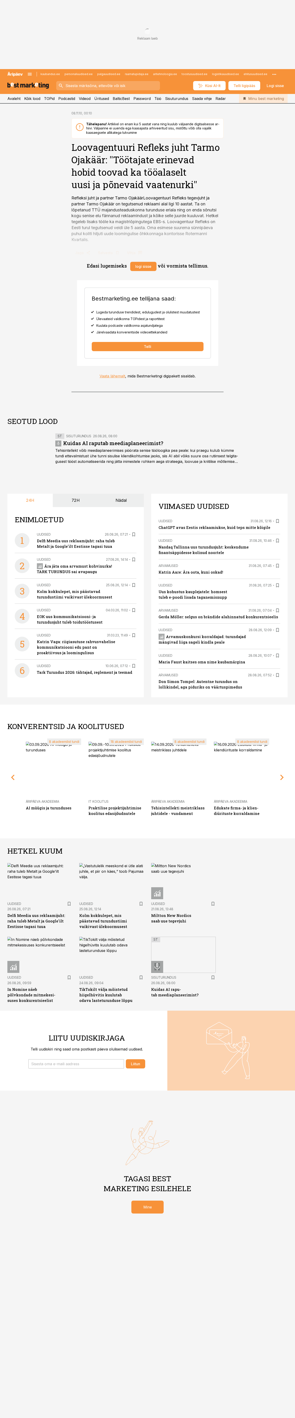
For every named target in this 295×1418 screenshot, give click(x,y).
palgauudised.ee (108, 74)
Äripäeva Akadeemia (42, 801)
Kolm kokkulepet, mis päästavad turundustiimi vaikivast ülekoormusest (103, 921)
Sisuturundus (176, 98)
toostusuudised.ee (194, 74)
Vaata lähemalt (112, 376)
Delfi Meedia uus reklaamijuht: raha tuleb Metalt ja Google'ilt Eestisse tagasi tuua (36, 921)
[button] (76, 1063)
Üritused (101, 98)
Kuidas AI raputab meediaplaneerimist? (113, 443)
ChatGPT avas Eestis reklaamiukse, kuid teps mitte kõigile (214, 527)
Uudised (44, 534)
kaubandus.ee (50, 74)
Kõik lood (32, 98)
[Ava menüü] (30, 74)
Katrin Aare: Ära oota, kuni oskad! (191, 572)
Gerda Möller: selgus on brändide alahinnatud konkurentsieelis (218, 616)
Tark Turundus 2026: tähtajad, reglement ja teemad (84, 672)
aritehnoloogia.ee (165, 74)
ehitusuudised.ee (255, 74)
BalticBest (121, 98)
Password (142, 98)
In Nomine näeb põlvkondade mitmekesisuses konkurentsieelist (31, 995)
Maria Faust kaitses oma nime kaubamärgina (202, 661)
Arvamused (168, 566)
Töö (157, 98)
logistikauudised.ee (225, 74)
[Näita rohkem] (274, 74)
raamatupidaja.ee (136, 74)
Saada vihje (202, 98)
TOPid (49, 98)
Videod (85, 98)
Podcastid (66, 98)
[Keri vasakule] (12, 777)
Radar (220, 98)
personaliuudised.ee (79, 74)
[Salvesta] (133, 534)
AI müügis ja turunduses (48, 807)
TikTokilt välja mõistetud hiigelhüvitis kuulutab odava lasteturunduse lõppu (106, 995)
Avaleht (14, 98)
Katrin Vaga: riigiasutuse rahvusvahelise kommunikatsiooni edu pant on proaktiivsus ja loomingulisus (76, 647)
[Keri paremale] (282, 777)
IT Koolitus (98, 801)
